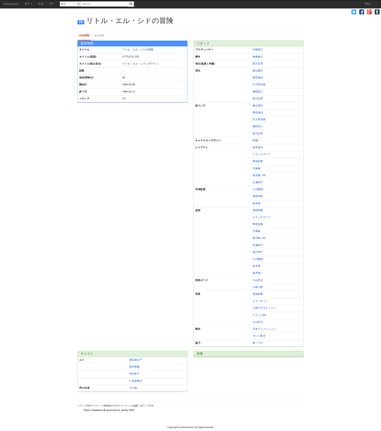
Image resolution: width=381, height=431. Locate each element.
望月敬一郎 (259, 175)
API (51, 4)
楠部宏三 (258, 91)
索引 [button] (27, 4)
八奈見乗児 (135, 381)
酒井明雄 (258, 196)
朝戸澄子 (258, 252)
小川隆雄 (258, 189)
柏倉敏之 (258, 57)
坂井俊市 (258, 147)
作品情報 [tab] (84, 35)
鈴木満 (256, 203)
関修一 (256, 140)
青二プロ (258, 343)
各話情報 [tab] (99, 35)
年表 (40, 4)
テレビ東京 (259, 336)
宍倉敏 (256, 168)
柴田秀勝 (134, 367)
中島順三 (258, 49)
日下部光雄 (259, 84)
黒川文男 (258, 64)
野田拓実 (258, 161)
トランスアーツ (262, 154)
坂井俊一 (258, 273)
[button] (353, 12)
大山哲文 (258, 280)
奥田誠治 (258, 77)
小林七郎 (258, 287)
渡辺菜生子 (135, 360)
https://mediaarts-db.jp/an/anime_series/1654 (109, 410)
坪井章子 (134, 374)
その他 (133, 388)
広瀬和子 (258, 182)
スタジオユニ (260, 301)
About (368, 4)
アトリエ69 (259, 315)
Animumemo (11, 4)
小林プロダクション (264, 308)
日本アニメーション (264, 329)
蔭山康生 (258, 70)
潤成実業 (258, 210)
